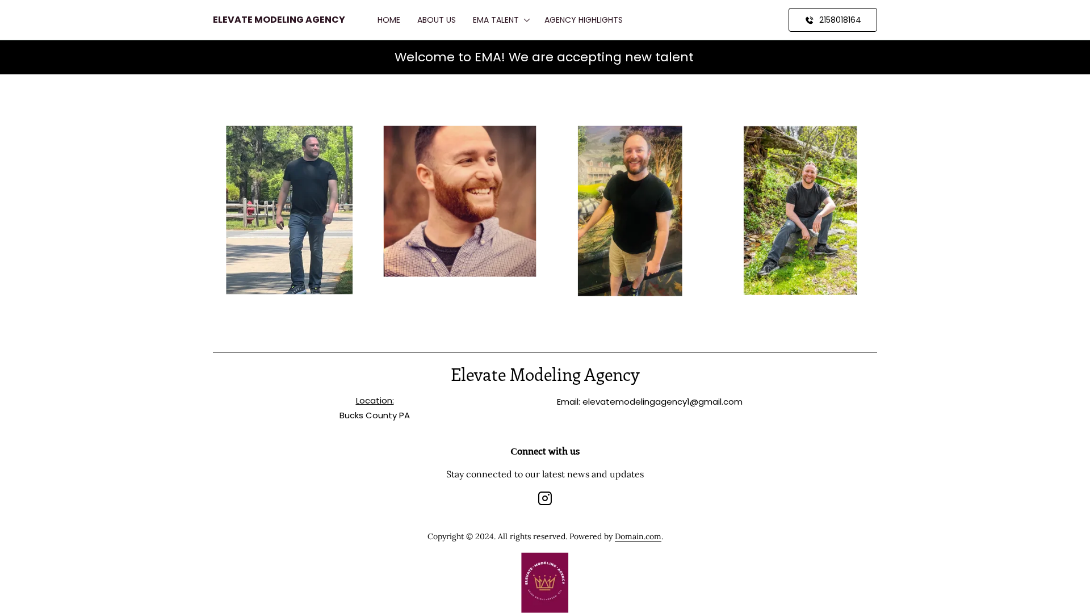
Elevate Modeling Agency (279, 19)
